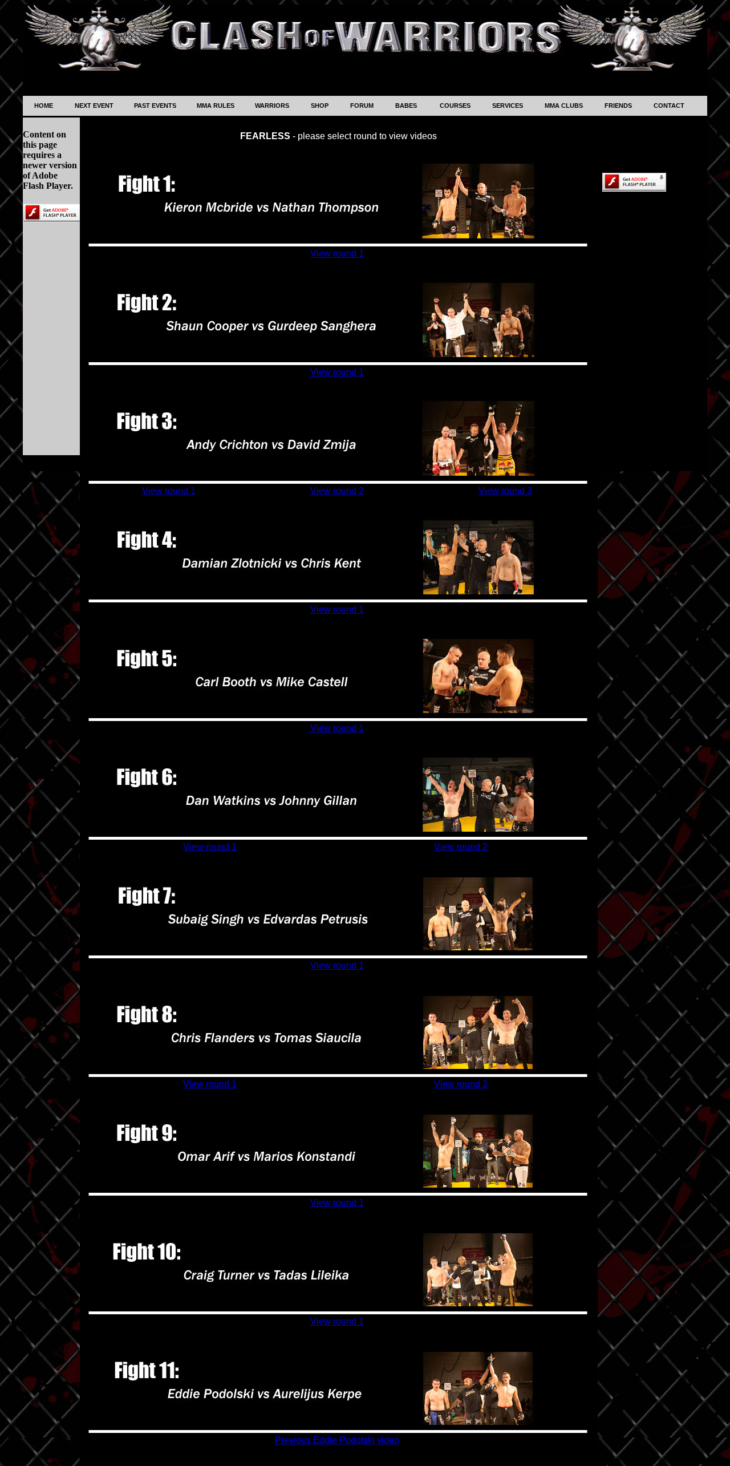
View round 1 (337, 253)
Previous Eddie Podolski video (337, 1440)
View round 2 (337, 491)
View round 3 (505, 491)
